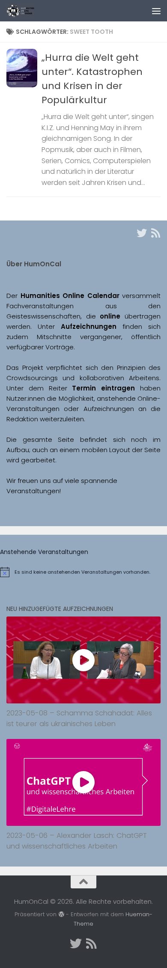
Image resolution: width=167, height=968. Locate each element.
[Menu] (156, 10)
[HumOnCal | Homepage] (25, 10)
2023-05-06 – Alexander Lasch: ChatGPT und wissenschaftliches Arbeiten (76, 841)
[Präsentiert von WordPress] (61, 914)
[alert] (83, 572)
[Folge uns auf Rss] (155, 233)
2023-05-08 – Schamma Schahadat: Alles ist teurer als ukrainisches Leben (79, 718)
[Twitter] (142, 233)
